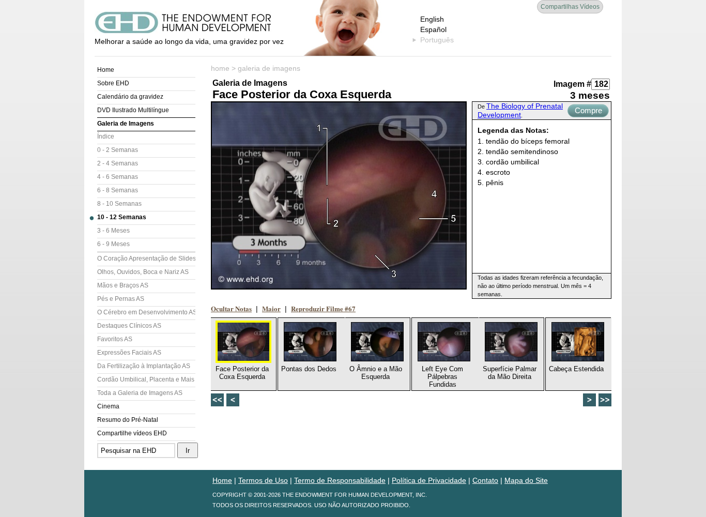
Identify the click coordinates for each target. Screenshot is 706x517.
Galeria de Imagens (125, 123)
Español (433, 29)
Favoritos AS (114, 339)
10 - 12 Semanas (121, 217)
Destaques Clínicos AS (129, 325)
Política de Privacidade (429, 480)
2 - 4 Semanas (117, 163)
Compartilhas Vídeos (570, 6)
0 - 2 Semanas (117, 150)
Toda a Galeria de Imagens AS (139, 393)
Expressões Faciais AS (129, 352)
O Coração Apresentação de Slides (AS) (146, 258)
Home (105, 69)
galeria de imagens (269, 68)
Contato (485, 480)
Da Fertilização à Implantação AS (143, 366)
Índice (105, 136)
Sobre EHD (113, 83)
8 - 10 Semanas (119, 203)
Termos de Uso (263, 480)
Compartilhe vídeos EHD (132, 433)
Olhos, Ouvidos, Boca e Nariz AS (143, 272)
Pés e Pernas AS (120, 298)
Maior (271, 308)
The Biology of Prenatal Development (520, 110)
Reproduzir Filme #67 (323, 308)
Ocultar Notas (231, 308)
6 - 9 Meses (113, 244)
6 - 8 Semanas (117, 190)
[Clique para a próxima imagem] (339, 195)
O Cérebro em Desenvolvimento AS (146, 312)
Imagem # (572, 84)
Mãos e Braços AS (122, 285)
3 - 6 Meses (113, 230)
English (432, 19)
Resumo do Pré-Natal (127, 419)
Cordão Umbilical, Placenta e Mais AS (146, 379)
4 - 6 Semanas (117, 176)
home (220, 68)
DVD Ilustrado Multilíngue (133, 110)
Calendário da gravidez (130, 96)
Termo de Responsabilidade (340, 480)
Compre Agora (588, 111)
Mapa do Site (526, 480)
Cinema (108, 406)
